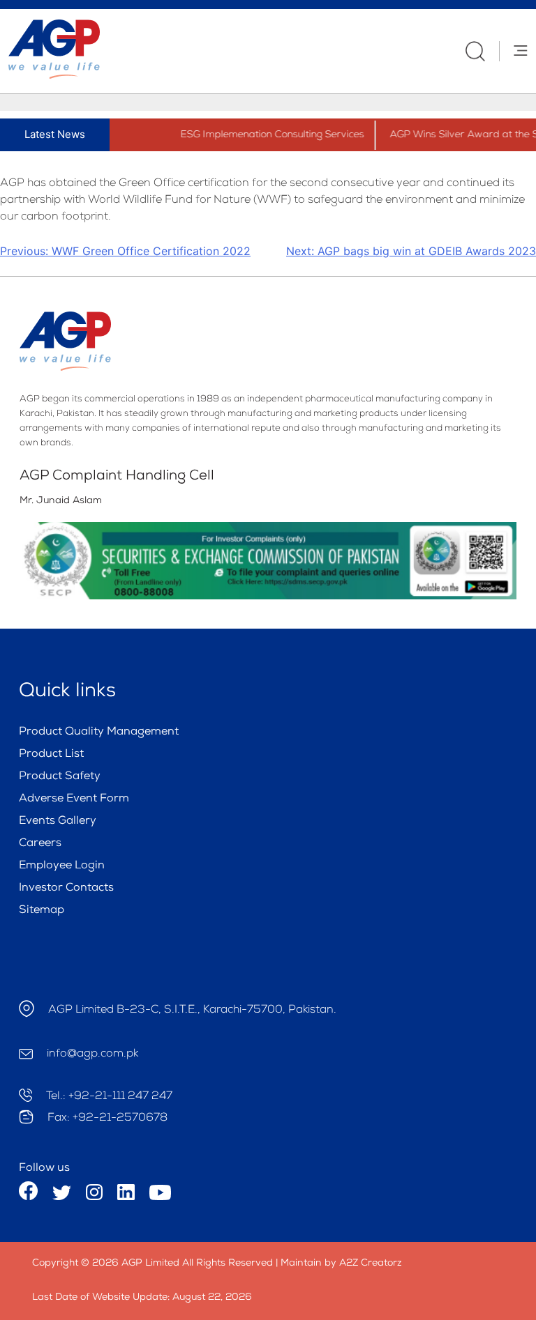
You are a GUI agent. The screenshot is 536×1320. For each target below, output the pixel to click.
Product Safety (59, 777)
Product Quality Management (99, 732)
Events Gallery (57, 821)
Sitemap (41, 910)
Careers (40, 844)
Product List (51, 754)
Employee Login (62, 866)
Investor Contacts (66, 888)
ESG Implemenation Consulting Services (263, 135)
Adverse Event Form (74, 799)
